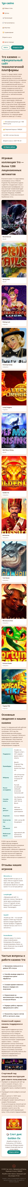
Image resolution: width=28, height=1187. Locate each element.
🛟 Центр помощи (8, 42)
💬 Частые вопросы (8, 23)
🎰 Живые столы (7, 8)
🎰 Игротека (6, 28)
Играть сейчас (14, 1152)
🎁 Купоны (5, 13)
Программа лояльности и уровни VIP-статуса (13, 967)
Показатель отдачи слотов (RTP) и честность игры (13, 1015)
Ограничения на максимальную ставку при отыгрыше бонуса (12, 997)
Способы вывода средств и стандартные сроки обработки (13, 976)
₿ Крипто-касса (7, 37)
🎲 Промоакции (7, 18)
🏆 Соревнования (7, 32)
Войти (6, 47)
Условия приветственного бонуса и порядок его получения (13, 987)
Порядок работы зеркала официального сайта (13, 1007)
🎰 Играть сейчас (9, 147)
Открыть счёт (17, 47)
